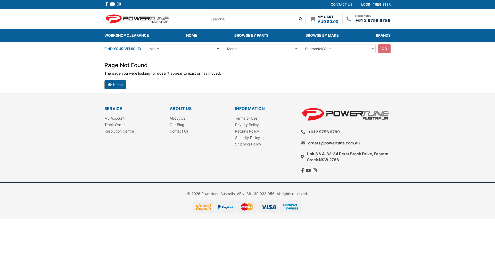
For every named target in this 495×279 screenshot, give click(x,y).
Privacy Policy (247, 124)
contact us (341, 4)
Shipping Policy (248, 144)
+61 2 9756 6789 (373, 20)
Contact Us (179, 131)
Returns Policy (247, 131)
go (384, 49)
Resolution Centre (119, 131)
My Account (114, 118)
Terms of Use (246, 118)
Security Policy (247, 137)
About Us (177, 118)
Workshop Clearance (126, 35)
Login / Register (376, 4)
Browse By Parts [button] (251, 35)
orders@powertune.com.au (334, 143)
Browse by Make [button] (322, 35)
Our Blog (177, 124)
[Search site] (301, 19)
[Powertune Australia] (137, 18)
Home (191, 35)
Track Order (114, 124)
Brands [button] (383, 35)
